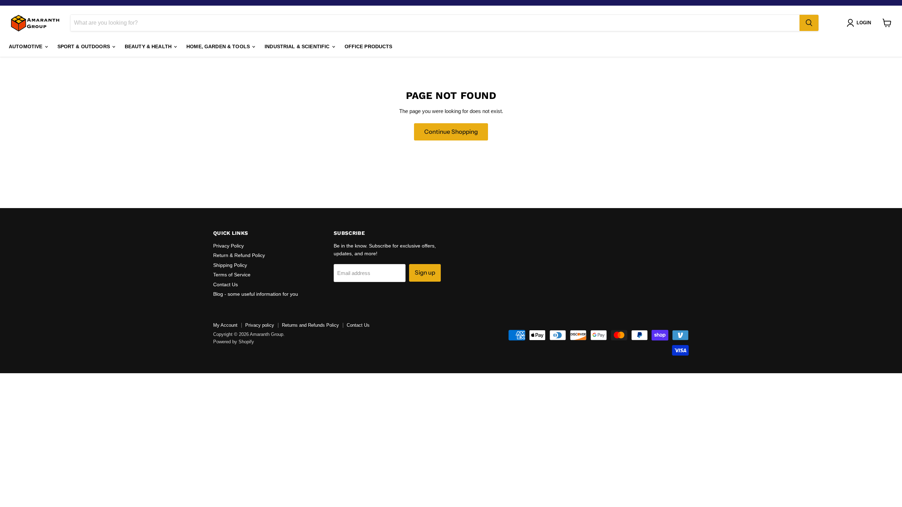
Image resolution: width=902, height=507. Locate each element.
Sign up (425, 272)
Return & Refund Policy (239, 255)
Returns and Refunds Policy (310, 325)
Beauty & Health (149, 46)
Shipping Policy (230, 265)
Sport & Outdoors (84, 46)
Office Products (369, 46)
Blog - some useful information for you (255, 294)
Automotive (26, 46)
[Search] (808, 23)
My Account (225, 325)
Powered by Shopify (233, 341)
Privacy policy (259, 325)
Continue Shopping (451, 131)
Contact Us (225, 284)
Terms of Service (232, 274)
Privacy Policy (228, 246)
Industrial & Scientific (298, 46)
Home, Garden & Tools (218, 46)
